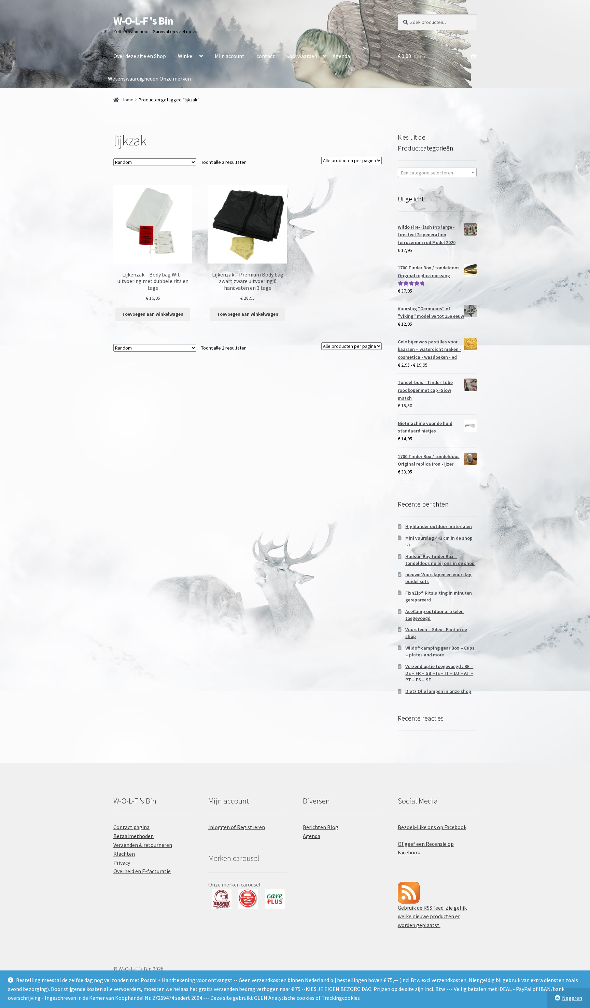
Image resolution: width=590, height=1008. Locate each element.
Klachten (124, 853)
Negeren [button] (572, 997)
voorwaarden (302, 56)
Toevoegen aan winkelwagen (152, 314)
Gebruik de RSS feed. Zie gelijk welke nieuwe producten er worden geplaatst (432, 916)
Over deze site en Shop (139, 56)
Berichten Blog (320, 827)
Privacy (121, 862)
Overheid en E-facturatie (142, 871)
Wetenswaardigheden (133, 78)
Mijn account (229, 56)
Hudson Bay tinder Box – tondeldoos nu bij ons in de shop (440, 559)
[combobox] (437, 172)
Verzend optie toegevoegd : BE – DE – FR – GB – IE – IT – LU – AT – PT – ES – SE (439, 673)
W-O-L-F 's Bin (143, 21)
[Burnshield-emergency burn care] (221, 899)
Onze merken (175, 78)
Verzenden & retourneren (142, 844)
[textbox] (437, 173)
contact (265, 56)
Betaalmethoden (133, 836)
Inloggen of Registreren (236, 827)
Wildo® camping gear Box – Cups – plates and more (440, 651)
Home (128, 100)
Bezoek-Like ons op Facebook (432, 827)
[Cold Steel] (275, 899)
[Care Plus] (248, 899)
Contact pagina (131, 827)
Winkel (186, 56)
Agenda (341, 56)
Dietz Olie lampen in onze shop (438, 691)
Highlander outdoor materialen (438, 526)
